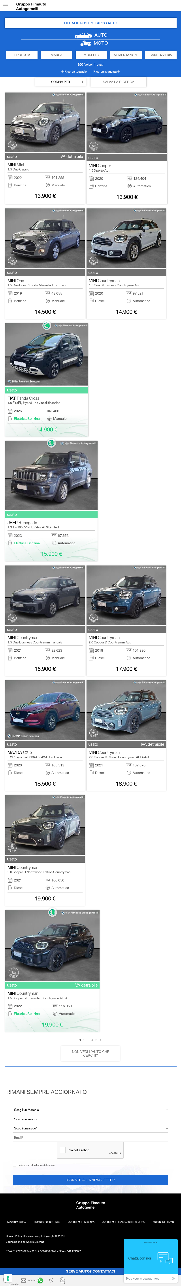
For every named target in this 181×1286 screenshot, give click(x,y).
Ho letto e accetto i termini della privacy (36, 1165)
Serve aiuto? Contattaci (90, 1271)
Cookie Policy (14, 1236)
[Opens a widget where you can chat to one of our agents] (150, 1260)
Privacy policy (32, 1236)
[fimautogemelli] (41, 1280)
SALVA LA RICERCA (118, 82)
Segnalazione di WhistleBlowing (25, 1241)
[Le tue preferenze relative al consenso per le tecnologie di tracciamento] (8, 1278)
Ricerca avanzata (105, 71)
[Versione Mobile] (5, 5)
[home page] (96, 5)
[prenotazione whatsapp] (63, 1280)
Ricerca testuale (75, 71)
